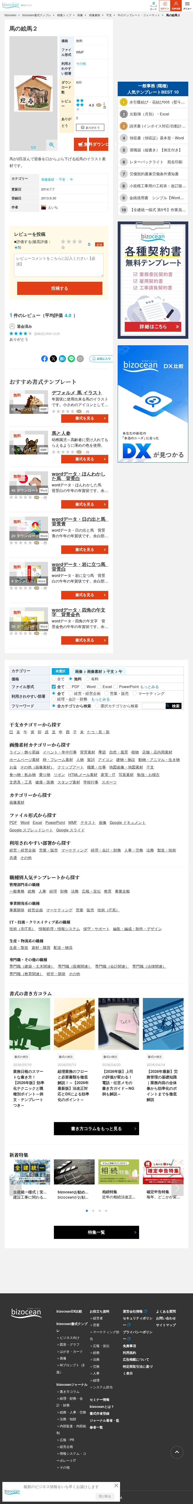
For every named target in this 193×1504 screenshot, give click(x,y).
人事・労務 (133, 850)
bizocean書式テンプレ (37, 15)
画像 (80, 15)
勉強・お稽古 (148, 774)
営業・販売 (48, 850)
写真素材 (126, 774)
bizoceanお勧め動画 (75, 1192)
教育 (108, 891)
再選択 (60, 671)
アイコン (105, 759)
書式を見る (84, 418)
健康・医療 (44, 782)
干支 (109, 15)
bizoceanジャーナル (72, 1384)
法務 (150, 850)
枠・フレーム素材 (58, 759)
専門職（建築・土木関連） (32, 966)
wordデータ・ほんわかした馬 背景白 (78, 476)
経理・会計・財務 (106, 850)
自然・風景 (118, 752)
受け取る (105, 1496)
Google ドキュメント (128, 822)
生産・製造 (18, 947)
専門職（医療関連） (75, 966)
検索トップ (64, 15)
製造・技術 (166, 850)
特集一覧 (96, 1232)
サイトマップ (166, 1324)
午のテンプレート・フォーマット (139, 15)
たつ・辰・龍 (98, 732)
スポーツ (109, 782)
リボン (59, 774)
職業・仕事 (96, 767)
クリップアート (70, 767)
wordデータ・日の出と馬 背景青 (81, 521)
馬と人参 (61, 433)
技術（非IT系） (22, 928)
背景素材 (87, 752)
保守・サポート (96, 928)
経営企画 (35, 910)
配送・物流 (63, 947)
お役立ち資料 (99, 1311)
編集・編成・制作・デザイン (137, 928)
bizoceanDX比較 (69, 1311)
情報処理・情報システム (59, 928)
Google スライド (70, 830)
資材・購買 (41, 947)
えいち (53, 207)
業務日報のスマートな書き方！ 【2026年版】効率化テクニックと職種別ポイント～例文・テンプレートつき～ (28, 1088)
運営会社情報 (133, 1311)
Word (24, 822)
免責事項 (129, 1345)
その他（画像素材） (37, 767)
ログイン (165, 8)
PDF (13, 822)
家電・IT (108, 774)
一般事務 (16, 891)
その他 (81, 63)
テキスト (88, 822)
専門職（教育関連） (26, 973)
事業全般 (122, 891)
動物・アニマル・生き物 (159, 759)
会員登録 (176, 8)
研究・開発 (56, 973)
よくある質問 (166, 1311)
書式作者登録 (99, 1413)
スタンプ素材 (68, 782)
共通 (13, 857)
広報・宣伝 (91, 891)
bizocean (11, 15)
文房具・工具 (20, 782)
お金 (13, 767)
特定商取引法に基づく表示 (138, 1369)
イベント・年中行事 (60, 752)
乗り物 (44, 774)
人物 (80, 759)
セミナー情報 (99, 1399)
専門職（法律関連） (149, 966)
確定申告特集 (158, 1191)
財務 (64, 891)
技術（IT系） (108, 910)
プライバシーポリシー (138, 1335)
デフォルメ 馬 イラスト (77, 392)
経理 (53, 891)
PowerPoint (55, 822)
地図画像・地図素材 (126, 767)
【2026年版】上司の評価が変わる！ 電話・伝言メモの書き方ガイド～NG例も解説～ (118, 1083)
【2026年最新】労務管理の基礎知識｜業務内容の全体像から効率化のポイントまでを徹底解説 (162, 1085)
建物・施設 (125, 759)
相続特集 (109, 1191)
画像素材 (95, 15)
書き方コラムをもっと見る (96, 1128)
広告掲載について (136, 1359)
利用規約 (129, 1352)
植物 (135, 752)
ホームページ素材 (24, 759)
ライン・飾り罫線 (24, 752)
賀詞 (91, 759)
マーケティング (74, 850)
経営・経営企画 (22, 850)
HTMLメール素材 (82, 774)
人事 (42, 891)
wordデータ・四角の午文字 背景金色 (78, 612)
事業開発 (16, 910)
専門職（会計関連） (112, 966)
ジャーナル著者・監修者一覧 (104, 1423)
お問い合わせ (166, 1318)
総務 (31, 891)
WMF (72, 822)
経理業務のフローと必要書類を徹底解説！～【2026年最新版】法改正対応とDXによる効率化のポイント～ (73, 1085)
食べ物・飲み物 (22, 774)
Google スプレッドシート (31, 830)
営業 (79, 910)
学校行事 (90, 782)
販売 (90, 910)
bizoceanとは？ (102, 1406)
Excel (37, 822)
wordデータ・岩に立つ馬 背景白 (81, 566)
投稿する (59, 288)
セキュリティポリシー (138, 1321)
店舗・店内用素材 (157, 752)
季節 (102, 752)
